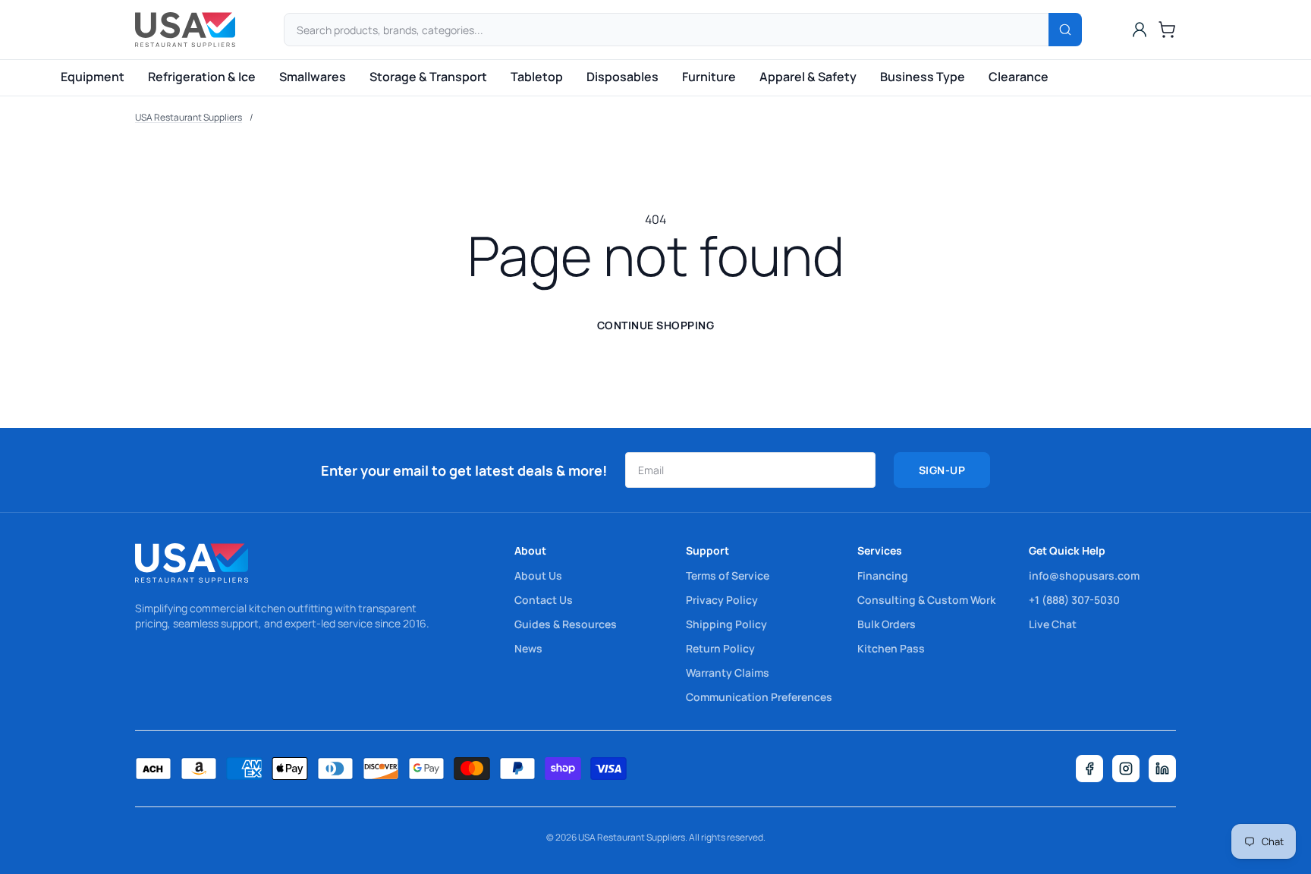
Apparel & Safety (808, 76)
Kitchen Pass (891, 648)
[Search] (1065, 29)
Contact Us (543, 600)
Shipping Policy (726, 624)
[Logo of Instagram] (1126, 768)
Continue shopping (656, 325)
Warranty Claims (727, 672)
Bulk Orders (886, 624)
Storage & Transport (428, 76)
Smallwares (312, 76)
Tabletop (537, 76)
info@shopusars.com (1084, 575)
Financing (882, 575)
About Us (538, 575)
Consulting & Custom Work (926, 600)
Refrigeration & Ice (202, 76)
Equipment (92, 76)
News (528, 648)
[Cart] (1167, 29)
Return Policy (720, 648)
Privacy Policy (722, 600)
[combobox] (683, 29)
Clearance (1018, 76)
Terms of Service (727, 575)
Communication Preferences (759, 697)
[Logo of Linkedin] (1162, 768)
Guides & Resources (565, 624)
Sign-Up (942, 470)
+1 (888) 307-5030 (1074, 600)
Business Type (922, 76)
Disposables (622, 76)
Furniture (709, 76)
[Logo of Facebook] (1089, 768)
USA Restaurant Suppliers (188, 117)
